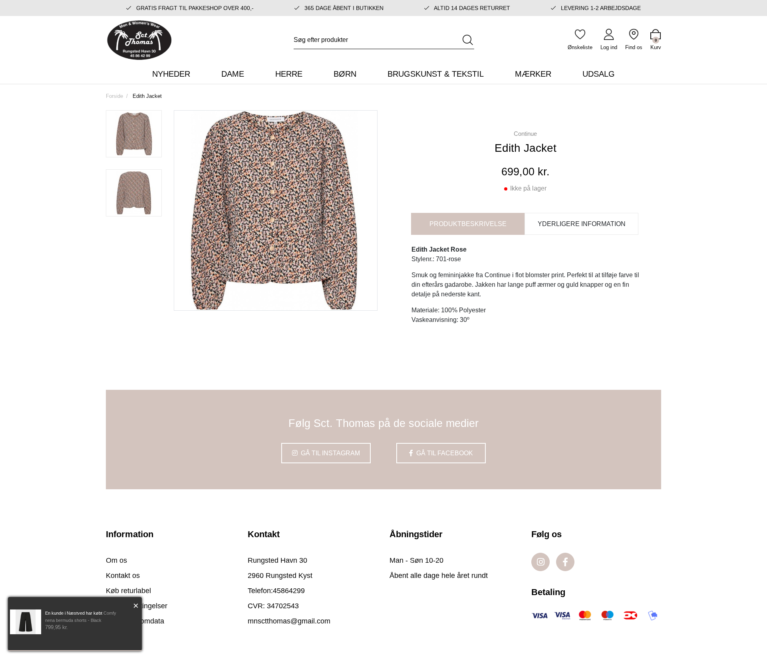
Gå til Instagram (329, 453)
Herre (288, 73)
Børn (345, 73)
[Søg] (468, 40)
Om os (116, 560)
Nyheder (171, 73)
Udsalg (598, 73)
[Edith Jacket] (134, 134)
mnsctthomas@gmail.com (289, 621)
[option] (134, 133)
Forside (114, 96)
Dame (232, 73)
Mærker (533, 73)
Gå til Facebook (444, 453)
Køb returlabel (128, 591)
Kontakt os (123, 576)
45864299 (289, 591)
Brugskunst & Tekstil (435, 73)
